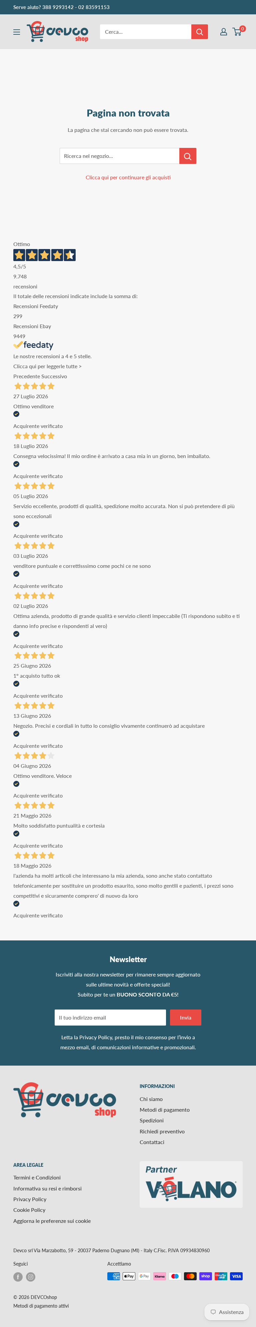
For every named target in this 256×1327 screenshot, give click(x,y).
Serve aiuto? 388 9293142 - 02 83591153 (61, 7)
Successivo (54, 376)
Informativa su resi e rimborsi (47, 1188)
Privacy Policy (95, 1037)
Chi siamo (151, 1099)
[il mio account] (223, 31)
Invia (185, 1017)
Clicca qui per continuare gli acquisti (128, 177)
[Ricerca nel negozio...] (187, 156)
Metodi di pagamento (165, 1109)
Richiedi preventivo (162, 1131)
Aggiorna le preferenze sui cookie (52, 1221)
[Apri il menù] (16, 32)
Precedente (26, 376)
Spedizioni (152, 1120)
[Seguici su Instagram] (30, 1277)
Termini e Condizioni (37, 1177)
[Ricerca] (199, 31)
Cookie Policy (29, 1209)
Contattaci (152, 1142)
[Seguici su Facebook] (18, 1277)
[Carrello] (237, 32)
